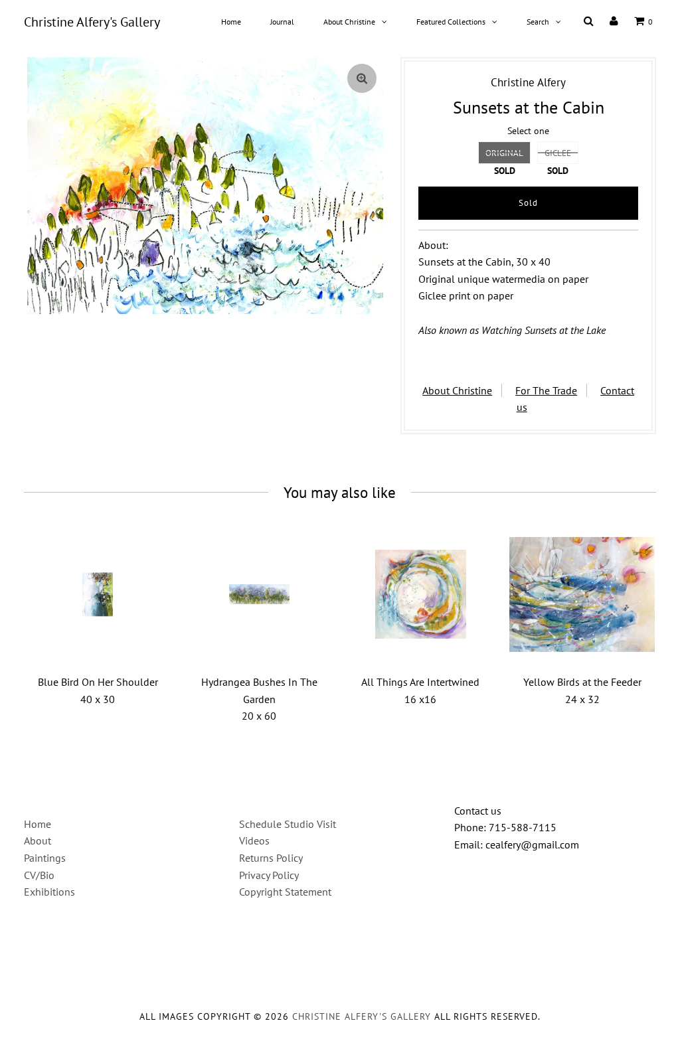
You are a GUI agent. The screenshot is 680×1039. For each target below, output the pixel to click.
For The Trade (546, 390)
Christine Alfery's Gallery (92, 22)
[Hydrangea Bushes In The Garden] (259, 594)
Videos (254, 840)
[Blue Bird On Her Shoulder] (98, 594)
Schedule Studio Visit (287, 824)
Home (231, 22)
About (37, 840)
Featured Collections (450, 22)
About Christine (349, 22)
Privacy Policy (269, 875)
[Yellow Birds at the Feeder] (582, 594)
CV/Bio (39, 875)
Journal (282, 22)
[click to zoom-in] (362, 78)
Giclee (558, 153)
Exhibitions (49, 891)
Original (504, 153)
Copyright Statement (285, 891)
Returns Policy (271, 857)
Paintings (45, 857)
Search (538, 22)
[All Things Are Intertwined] (421, 594)
